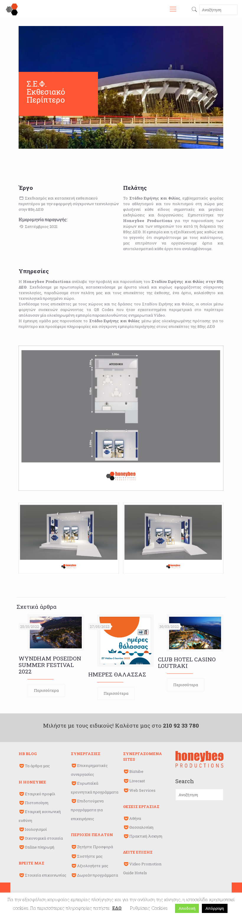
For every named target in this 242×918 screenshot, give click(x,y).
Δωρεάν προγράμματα (97, 875)
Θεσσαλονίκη (141, 827)
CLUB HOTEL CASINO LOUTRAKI (187, 662)
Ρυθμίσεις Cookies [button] (149, 908)
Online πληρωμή (39, 847)
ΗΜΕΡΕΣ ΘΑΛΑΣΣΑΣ (117, 674)
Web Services (142, 790)
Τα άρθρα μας (37, 765)
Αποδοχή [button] (187, 908)
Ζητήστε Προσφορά (95, 846)
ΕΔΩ (117, 908)
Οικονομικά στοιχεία (44, 838)
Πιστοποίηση (36, 802)
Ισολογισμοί (36, 829)
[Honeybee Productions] (12, 9)
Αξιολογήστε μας (92, 865)
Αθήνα (135, 818)
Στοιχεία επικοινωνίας (45, 875)
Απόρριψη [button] (214, 908)
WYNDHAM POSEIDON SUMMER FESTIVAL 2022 (50, 665)
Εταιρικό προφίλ (40, 793)
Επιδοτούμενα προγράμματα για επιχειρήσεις (87, 809)
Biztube (136, 771)
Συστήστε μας (90, 856)
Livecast (137, 780)
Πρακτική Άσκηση (145, 836)
